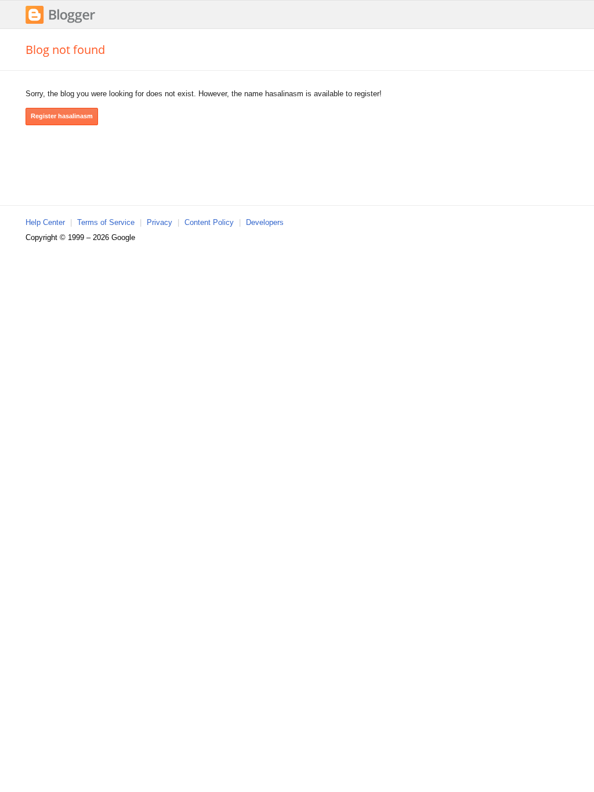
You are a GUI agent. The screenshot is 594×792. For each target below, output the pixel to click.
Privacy (159, 222)
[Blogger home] (60, 22)
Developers (265, 222)
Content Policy (209, 222)
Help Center (45, 222)
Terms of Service (106, 222)
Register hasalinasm (62, 115)
